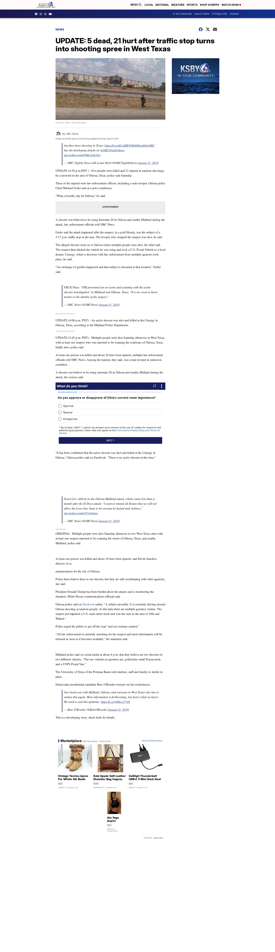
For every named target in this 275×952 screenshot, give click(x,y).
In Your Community (182, 13)
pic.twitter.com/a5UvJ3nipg (81, 513)
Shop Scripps (209, 4)
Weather (177, 4)
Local (149, 4)
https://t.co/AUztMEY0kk (119, 145)
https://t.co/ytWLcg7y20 (115, 702)
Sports (192, 4)
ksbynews (37, 14)
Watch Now (230, 4)
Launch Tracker (202, 13)
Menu (134, 4)
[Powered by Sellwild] (158, 838)
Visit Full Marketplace (152, 741)
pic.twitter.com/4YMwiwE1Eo (82, 155)
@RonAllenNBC (144, 145)
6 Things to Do (219, 13)
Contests (234, 13)
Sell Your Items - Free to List (97, 741)
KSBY (46, 14)
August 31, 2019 (148, 163)
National (162, 4)
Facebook (88, 604)
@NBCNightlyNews (112, 150)
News (60, 29)
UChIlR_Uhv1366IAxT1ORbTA (51, 14)
